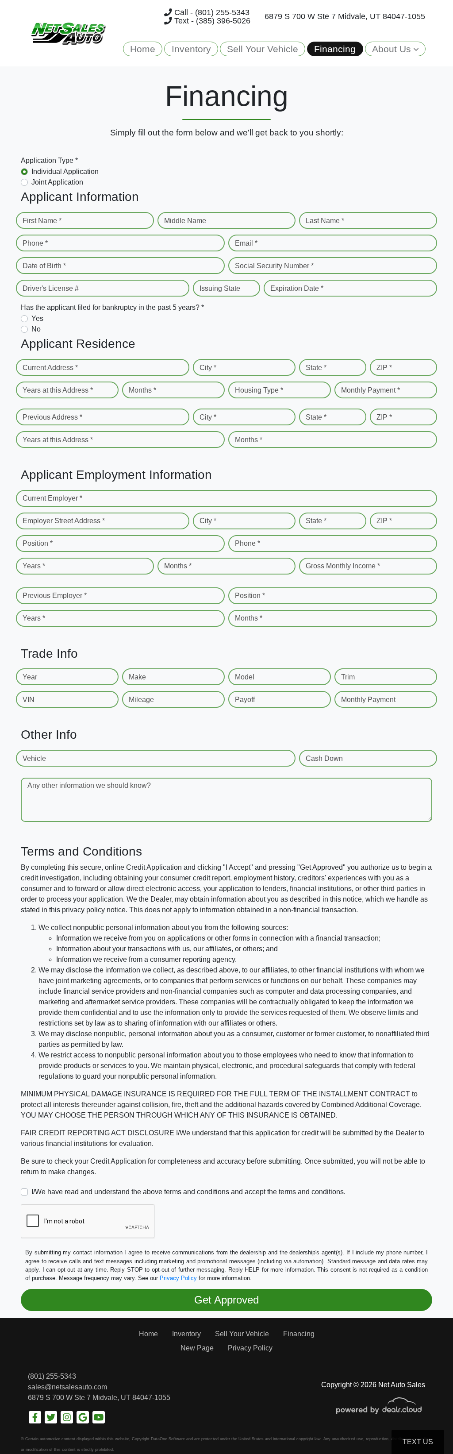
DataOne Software (168, 1439)
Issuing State (220, 288)
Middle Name (185, 220)
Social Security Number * (274, 266)
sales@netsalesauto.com (67, 1387)
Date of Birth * (44, 266)
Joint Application (57, 182)
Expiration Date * (296, 288)
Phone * (35, 243)
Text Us (418, 1442)
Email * (246, 243)
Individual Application (65, 171)
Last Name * (325, 220)
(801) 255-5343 (52, 1376)
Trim (348, 677)
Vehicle (34, 758)
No (36, 329)
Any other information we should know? (89, 785)
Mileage (141, 699)
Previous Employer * (55, 595)
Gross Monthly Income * (343, 566)
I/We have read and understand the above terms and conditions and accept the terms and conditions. (188, 1192)
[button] (395, 49)
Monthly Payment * (370, 390)
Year (30, 677)
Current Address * (50, 367)
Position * (38, 543)
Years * (34, 566)
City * (208, 367)
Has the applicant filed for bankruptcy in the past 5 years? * (112, 307)
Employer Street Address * (64, 521)
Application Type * (49, 160)
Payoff (245, 699)
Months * (142, 390)
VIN (29, 699)
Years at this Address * (58, 390)
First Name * (42, 220)
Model (244, 677)
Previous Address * (52, 417)
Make (137, 677)
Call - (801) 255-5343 (211, 12)
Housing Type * (259, 390)
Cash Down (324, 758)
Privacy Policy (178, 1278)
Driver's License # (51, 288)
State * (316, 367)
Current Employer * (52, 498)
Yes (37, 318)
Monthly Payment (368, 699)
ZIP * (384, 367)
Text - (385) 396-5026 (211, 20)
